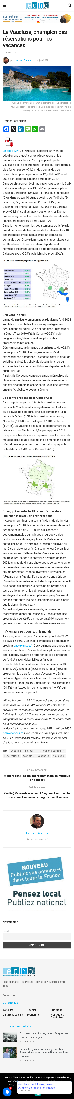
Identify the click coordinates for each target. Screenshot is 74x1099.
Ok (38, 1093)
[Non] (69, 1086)
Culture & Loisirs (13, 1014)
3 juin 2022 (42, 60)
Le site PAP (10, 151)
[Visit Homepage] (37, 5)
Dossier (31, 1010)
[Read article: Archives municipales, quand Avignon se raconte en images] (10, 1037)
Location (16, 751)
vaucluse (58, 756)
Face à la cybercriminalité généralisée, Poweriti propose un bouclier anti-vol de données (44, 1053)
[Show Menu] (4, 5)
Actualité (8, 1010)
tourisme (28, 756)
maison (29, 751)
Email (6, 931)
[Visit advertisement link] (37, 21)
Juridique (56, 1010)
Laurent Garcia (23, 60)
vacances (43, 756)
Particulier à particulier (51, 751)
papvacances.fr (23, 645)
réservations (11, 756)
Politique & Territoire (57, 1016)
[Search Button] (69, 5)
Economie (33, 1014)
